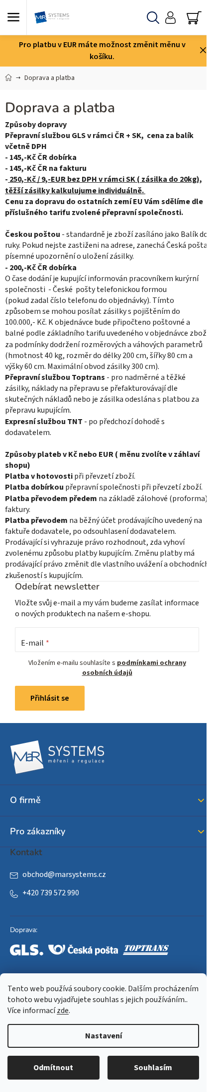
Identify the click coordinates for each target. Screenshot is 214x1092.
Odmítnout (53, 1067)
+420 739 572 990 (50, 892)
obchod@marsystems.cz (64, 874)
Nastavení (103, 1035)
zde (63, 1010)
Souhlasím (153, 1067)
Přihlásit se (49, 698)
